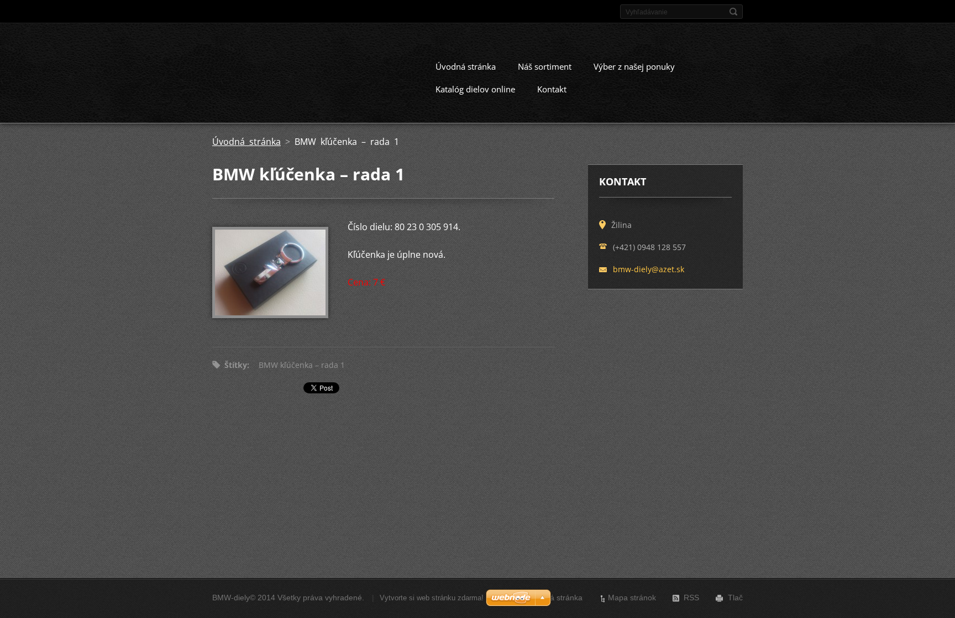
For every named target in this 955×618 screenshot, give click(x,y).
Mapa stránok (632, 597)
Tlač (735, 597)
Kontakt (551, 89)
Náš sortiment (544, 66)
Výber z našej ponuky (634, 66)
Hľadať (733, 12)
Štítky (235, 365)
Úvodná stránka (465, 66)
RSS (691, 597)
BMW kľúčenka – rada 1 (302, 365)
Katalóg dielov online (475, 89)
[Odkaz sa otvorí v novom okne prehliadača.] (270, 315)
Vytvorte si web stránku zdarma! (432, 598)
